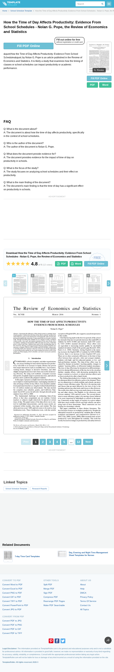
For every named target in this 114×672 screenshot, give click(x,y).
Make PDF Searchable (54, 605)
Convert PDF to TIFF (12, 633)
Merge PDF (48, 588)
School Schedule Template (16, 489)
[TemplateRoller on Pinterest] (51, 640)
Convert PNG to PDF (12, 593)
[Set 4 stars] (22, 263)
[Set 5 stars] (27, 263)
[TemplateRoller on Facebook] (57, 640)
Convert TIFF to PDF (12, 601)
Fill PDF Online (28, 46)
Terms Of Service (88, 601)
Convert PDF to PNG (12, 625)
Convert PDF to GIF (11, 629)
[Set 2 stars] (13, 263)
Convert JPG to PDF (12, 609)
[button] (108, 283)
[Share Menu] (108, 640)
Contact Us (85, 605)
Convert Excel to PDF (12, 588)
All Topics (84, 609)
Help (82, 588)
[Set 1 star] (8, 263)
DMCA (83, 593)
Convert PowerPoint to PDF (15, 605)
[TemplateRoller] (10, 3)
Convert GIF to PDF (11, 597)
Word (105, 85)
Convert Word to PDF (12, 584)
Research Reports (39, 489)
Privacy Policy (86, 597)
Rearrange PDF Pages (54, 601)
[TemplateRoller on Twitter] (63, 640)
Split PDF (47, 584)
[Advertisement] (44, 94)
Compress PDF (50, 597)
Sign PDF (47, 593)
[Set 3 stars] (18, 263)
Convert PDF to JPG (12, 621)
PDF (92, 85)
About (83, 584)
